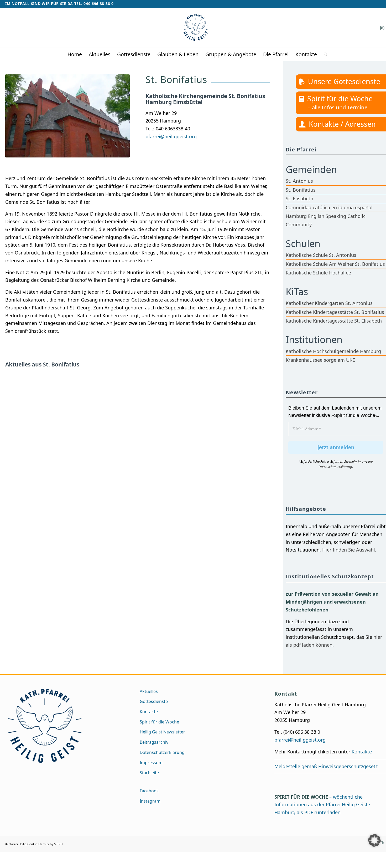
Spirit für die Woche (340, 98)
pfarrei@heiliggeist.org (171, 136)
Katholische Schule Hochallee (318, 272)
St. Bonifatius (301, 190)
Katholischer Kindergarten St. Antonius (329, 303)
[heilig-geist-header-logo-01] (195, 28)
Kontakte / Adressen (342, 124)
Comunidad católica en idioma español (329, 207)
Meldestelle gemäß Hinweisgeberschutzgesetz (326, 766)
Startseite (149, 773)
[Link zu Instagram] (382, 28)
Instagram (150, 801)
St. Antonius (299, 181)
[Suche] (323, 54)
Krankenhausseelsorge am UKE (320, 360)
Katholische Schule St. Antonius (321, 255)
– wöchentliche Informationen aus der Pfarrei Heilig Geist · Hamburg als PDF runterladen (322, 804)
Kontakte (149, 712)
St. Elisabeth (299, 198)
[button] (374, 840)
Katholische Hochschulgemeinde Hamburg (333, 351)
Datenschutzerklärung (335, 466)
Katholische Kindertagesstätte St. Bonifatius (335, 312)
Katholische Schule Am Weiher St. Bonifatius (335, 264)
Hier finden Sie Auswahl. (349, 550)
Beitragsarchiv (154, 742)
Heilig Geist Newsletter (162, 732)
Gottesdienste (154, 701)
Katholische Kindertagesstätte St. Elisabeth (334, 321)
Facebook (149, 791)
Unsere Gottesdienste (344, 81)
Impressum (151, 763)
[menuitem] (74, 54)
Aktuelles (149, 691)
